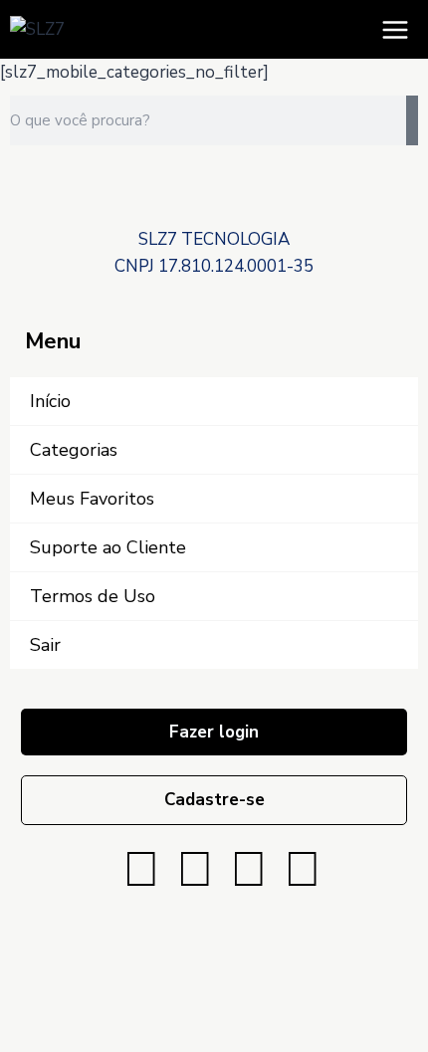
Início (50, 401)
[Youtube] (249, 870)
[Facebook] (141, 870)
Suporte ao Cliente (108, 547)
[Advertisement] (214, 200)
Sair (45, 645)
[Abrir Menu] (394, 29)
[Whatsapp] (302, 870)
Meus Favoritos (92, 499)
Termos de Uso (92, 596)
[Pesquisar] (412, 120)
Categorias (73, 450)
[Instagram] (195, 870)
